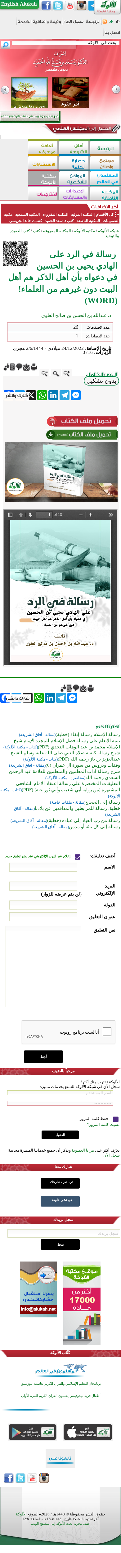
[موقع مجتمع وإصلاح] (105, 163)
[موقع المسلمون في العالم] (105, 178)
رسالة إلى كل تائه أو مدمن (94, 826)
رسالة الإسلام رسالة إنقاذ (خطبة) (88, 734)
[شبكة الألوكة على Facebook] (46, 6)
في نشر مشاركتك (62, 1182)
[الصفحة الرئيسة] (117, 23)
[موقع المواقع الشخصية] (74, 178)
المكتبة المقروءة (55, 214)
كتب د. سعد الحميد (59, 221)
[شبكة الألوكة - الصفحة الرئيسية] (93, 23)
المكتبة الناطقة (88, 221)
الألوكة (21, 1514)
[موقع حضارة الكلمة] (74, 163)
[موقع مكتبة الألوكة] (43, 178)
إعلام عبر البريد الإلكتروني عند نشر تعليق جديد (38, 856)
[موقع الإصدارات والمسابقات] (74, 193)
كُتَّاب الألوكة (60, 1352)
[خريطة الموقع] (111, 23)
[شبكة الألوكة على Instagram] (82, 6)
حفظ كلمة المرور (95, 1118)
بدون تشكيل (101, 380)
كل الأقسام (105, 214)
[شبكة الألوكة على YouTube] (70, 6)
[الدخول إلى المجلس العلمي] (81, 129)
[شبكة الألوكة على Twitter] (58, 6)
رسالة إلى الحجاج (102, 802)
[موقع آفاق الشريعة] (74, 148)
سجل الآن (111, 1155)
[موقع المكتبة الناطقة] (105, 193)
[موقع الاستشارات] (43, 163)
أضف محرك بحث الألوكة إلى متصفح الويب (60, 1523)
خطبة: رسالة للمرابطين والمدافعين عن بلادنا (77, 808)
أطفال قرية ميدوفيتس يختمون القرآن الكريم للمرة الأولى (61, 1395)
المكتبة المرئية (81, 214)
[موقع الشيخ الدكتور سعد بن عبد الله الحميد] (60, 64)
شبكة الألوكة (108, 230)
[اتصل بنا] (112, 34)
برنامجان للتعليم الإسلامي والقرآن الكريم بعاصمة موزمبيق (61, 1383)
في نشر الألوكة (62, 1200)
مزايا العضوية (83, 1150)
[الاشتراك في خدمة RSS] (104, 23)
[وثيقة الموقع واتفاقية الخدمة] (39, 23)
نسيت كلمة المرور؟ (103, 1124)
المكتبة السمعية (27, 214)
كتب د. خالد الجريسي (25, 221)
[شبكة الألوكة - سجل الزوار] (73, 23)
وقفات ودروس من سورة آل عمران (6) (83, 765)
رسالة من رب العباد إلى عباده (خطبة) (83, 820)
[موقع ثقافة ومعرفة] (43, 148)
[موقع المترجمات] (43, 193)
